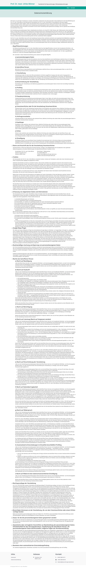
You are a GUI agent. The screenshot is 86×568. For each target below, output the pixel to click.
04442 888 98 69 (61, 559)
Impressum (13, 557)
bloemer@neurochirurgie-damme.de (65, 562)
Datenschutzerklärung (16, 559)
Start (68, 8)
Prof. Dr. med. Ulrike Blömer (23, 4)
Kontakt (73, 8)
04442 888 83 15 (61, 557)
